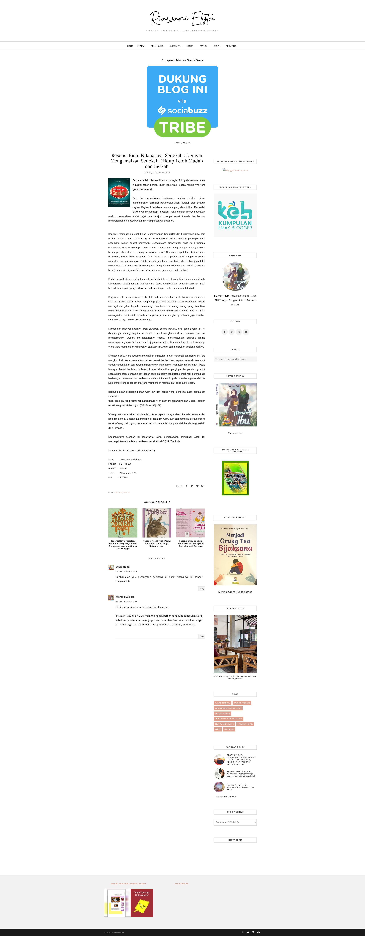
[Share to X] (192, 486)
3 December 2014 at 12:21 (126, 601)
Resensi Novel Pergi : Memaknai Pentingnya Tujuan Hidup (241, 787)
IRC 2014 (118, 492)
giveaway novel (245, 724)
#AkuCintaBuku (222, 703)
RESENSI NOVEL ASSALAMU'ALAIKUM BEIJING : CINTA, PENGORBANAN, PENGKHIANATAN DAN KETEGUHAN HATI (241, 759)
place (218, 729)
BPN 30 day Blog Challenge (228, 719)
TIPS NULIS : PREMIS (226, 796)
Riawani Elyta (119, 932)
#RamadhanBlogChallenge (228, 708)
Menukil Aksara (125, 596)
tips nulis (229, 729)
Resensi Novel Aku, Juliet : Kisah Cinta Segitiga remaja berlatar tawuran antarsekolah (241, 773)
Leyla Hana (123, 566)
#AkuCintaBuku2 (242, 703)
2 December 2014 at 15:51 (126, 571)
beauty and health (224, 724)
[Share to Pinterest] (197, 486)
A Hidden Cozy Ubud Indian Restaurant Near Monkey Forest (235, 677)
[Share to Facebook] (186, 486)
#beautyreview (222, 713)
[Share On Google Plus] (203, 486)
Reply (202, 588)
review (127, 492)
